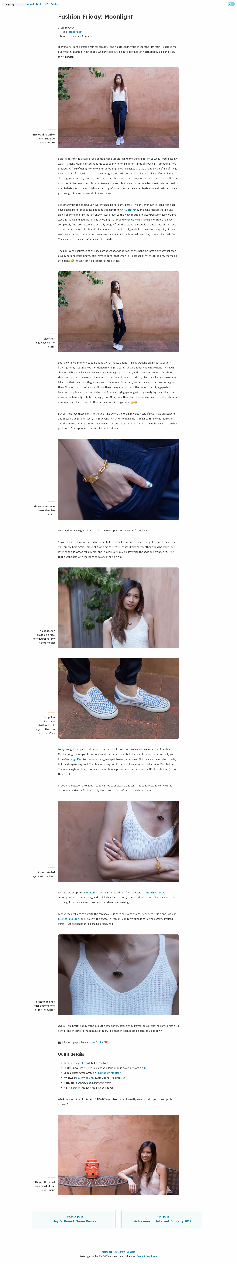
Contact (55, 4)
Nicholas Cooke (93, 1042)
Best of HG (42, 4)
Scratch (90, 892)
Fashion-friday (75, 31)
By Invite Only (85, 1078)
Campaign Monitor (75, 759)
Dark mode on (231, 4)
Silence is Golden (68, 919)
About (30, 4)
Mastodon (107, 1251)
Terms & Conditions (147, 1256)
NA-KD (143, 1068)
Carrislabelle (77, 1063)
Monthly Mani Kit (156, 892)
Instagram (119, 1251)
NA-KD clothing (129, 209)
